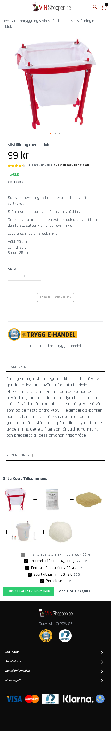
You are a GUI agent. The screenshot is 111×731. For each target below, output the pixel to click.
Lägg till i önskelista (55, 297)
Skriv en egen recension (71, 166)
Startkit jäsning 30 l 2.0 (53, 574)
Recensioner (21, 455)
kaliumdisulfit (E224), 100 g (52, 561)
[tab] (55, 367)
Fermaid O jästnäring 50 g (52, 567)
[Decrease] (12, 276)
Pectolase (54, 581)
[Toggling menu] (7, 6)
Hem (6, 21)
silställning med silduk (63, 554)
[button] (51, 134)
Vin (44, 21)
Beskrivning (17, 366)
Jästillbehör (60, 21)
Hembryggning (26, 21)
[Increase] (36, 276)
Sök (94, 7)
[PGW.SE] (51, 7)
